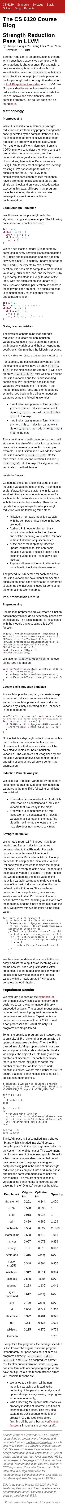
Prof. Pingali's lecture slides (23, 84)
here (13, 103)
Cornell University (14, 1502)
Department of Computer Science (43, 1502)
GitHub (7, 8)
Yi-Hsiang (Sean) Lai (39, 1442)
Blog (18, 8)
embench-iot (46, 996)
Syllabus (37, 4)
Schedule (23, 4)
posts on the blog (13, 1495)
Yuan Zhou (21, 1463)
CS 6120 (8, 4)
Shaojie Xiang (11, 1434)
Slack (50, 4)
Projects (29, 8)
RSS (33, 1495)
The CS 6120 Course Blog (30, 22)
